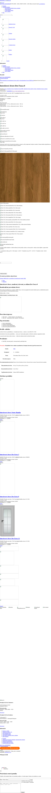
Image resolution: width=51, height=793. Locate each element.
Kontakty (4, 6)
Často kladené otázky (9, 10)
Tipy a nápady (8, 11)
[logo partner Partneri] (9, 550)
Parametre (4, 281)
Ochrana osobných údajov (7, 741)
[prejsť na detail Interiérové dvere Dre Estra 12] (7, 535)
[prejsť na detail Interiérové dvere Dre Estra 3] (7, 451)
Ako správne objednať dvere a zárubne (12, 8)
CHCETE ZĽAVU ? (5, 748)
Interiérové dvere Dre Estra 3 (9, 454)
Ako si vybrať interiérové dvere (18, 91)
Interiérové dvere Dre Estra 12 (10, 538)
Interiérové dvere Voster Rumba (10, 412)
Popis (3, 280)
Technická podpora (6, 7)
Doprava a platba (5, 730)
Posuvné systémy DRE (21, 278)
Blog (3, 12)
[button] (1, 419)
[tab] (26, 280)
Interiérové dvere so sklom (42, 88)
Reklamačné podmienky (7, 740)
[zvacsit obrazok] (6, 81)
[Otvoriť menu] (0, 17)
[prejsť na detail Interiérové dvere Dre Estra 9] (7, 493)
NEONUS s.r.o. (8, 752)
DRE (14, 348)
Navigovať (2, 712)
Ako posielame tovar (6, 733)
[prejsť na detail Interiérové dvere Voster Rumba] (7, 409)
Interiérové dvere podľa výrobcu (16, 80)
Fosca (32, 80)
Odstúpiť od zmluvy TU (7, 732)
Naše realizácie (8, 9)
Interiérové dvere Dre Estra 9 (9, 496)
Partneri (1, 606)
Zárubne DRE (3, 278)
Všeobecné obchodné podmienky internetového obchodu (13, 739)
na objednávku (42, 3)
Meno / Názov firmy (4, 779)
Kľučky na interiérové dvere (11, 278)
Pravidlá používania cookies (7, 743)
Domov (1, 80)
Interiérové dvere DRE (26, 80)
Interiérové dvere (6, 80)
